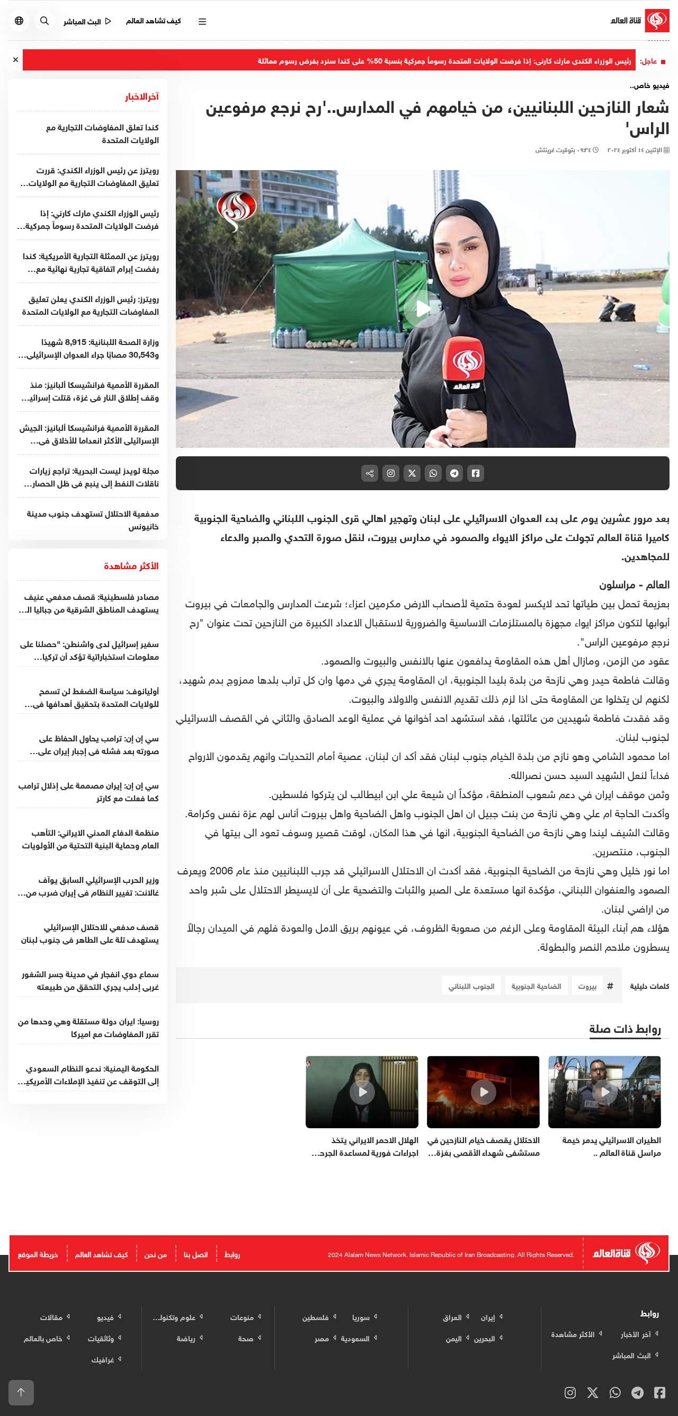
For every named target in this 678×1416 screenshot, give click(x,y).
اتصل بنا (196, 1253)
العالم (656, 582)
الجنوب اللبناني (472, 985)
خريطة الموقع (38, 1253)
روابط (232, 1253)
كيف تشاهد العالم (154, 19)
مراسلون (618, 582)
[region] (423, 309)
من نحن (156, 1253)
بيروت (587, 985)
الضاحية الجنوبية (536, 985)
